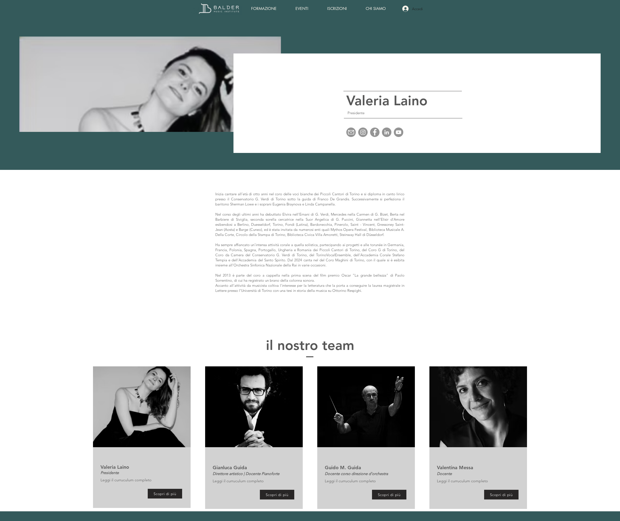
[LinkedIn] (386, 132)
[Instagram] (363, 132)
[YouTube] (398, 132)
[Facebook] (375, 132)
